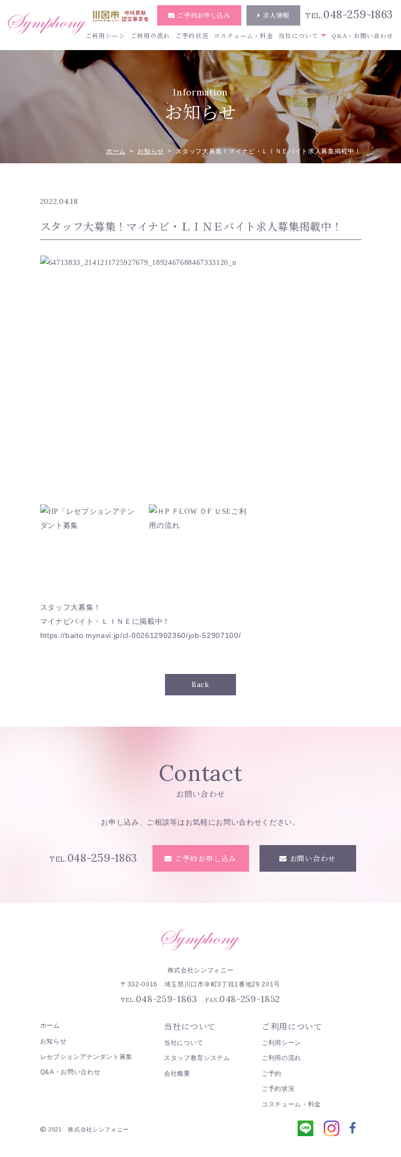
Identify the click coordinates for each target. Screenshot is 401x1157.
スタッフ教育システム (197, 1058)
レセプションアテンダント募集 (86, 1056)
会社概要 (177, 1073)
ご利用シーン (105, 35)
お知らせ (150, 151)
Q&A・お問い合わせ (362, 35)
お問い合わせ (313, 858)
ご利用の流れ (150, 35)
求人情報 (276, 15)
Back (200, 684)
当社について (298, 35)
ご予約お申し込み (203, 15)
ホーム (116, 151)
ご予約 (271, 1073)
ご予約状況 (191, 35)
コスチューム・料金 (243, 35)
